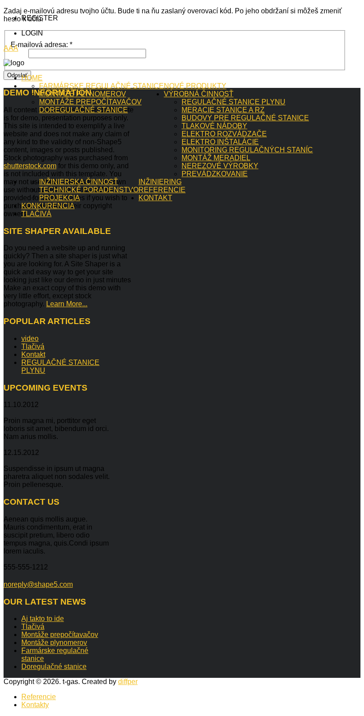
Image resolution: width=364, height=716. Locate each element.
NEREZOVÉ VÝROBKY (220, 166)
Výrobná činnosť (198, 94)
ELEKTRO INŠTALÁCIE (220, 142)
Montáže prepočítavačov (90, 102)
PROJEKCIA (59, 198)
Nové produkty (195, 86)
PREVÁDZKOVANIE (215, 174)
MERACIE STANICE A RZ (223, 110)
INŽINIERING (160, 182)
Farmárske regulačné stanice (101, 86)
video (30, 338)
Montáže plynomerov (82, 94)
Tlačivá (36, 214)
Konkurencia (48, 206)
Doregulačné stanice (83, 110)
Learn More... (66, 304)
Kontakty (35, 704)
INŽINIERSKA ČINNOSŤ (78, 182)
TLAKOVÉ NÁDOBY (214, 126)
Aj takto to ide (42, 618)
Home (32, 78)
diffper (128, 681)
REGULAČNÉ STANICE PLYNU (233, 102)
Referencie (162, 190)
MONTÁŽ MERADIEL (216, 158)
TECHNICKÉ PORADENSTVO (88, 190)
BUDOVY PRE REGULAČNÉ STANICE (245, 118)
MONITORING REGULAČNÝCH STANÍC (247, 150)
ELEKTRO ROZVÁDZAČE (224, 134)
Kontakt (155, 198)
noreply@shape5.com (38, 584)
